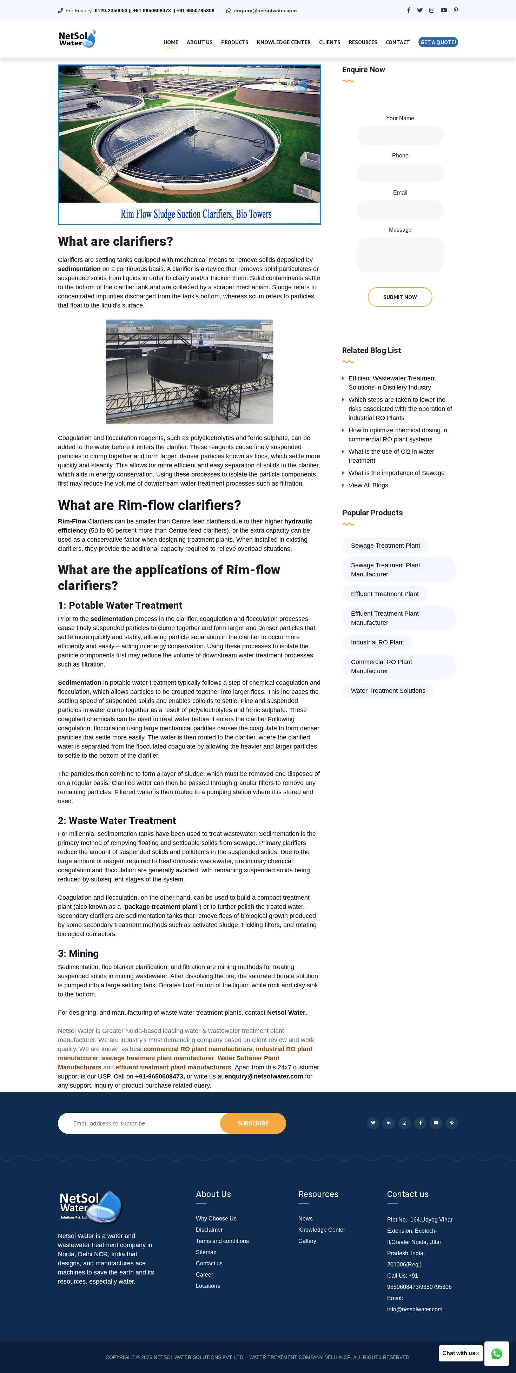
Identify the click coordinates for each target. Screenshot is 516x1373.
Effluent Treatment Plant (385, 593)
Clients (329, 42)
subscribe (253, 1123)
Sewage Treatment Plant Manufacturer (385, 570)
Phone (400, 155)
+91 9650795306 (195, 10)
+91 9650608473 (152, 10)
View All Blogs (368, 485)
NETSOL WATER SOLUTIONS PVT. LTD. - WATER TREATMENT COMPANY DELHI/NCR (252, 1357)
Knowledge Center (284, 42)
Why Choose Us (216, 1219)
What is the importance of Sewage (397, 472)
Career (204, 1275)
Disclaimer (209, 1230)
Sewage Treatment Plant (385, 545)
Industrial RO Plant (377, 642)
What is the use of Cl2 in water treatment (391, 456)
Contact (398, 42)
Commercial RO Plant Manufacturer (381, 666)
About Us (200, 42)
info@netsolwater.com (414, 1309)
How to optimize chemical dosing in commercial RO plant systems (398, 435)
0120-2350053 (111, 10)
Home (171, 42)
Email (400, 193)
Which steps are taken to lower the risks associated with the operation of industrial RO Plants (400, 408)
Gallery (307, 1241)
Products (235, 42)
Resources (363, 42)
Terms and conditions (222, 1241)
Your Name (400, 118)
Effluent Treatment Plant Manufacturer (385, 618)
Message (400, 230)
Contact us (209, 1263)
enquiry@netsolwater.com (265, 10)
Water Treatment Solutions (388, 690)
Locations (208, 1286)
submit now (400, 296)
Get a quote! (438, 42)
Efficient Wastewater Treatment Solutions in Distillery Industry (392, 383)
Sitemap (206, 1252)
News (305, 1219)
